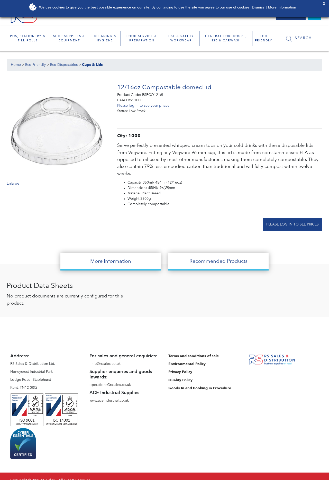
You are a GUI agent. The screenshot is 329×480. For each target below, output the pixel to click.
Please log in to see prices (292, 224)
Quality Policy (180, 380)
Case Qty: (125, 100)
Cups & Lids (92, 65)
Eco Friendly (35, 65)
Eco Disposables (64, 65)
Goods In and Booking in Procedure (199, 388)
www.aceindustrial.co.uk (109, 400)
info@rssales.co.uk (105, 364)
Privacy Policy (180, 372)
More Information (282, 7)
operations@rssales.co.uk (110, 385)
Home (16, 65)
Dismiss (258, 7)
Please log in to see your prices (143, 105)
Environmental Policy (187, 364)
